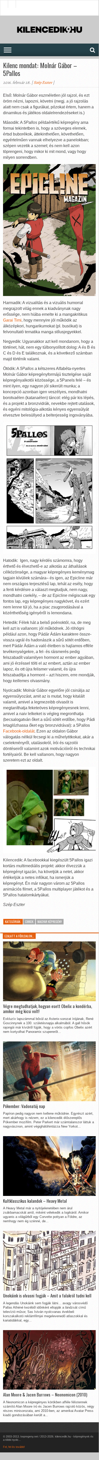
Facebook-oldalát (18, 731)
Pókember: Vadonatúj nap (24, 1106)
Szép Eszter (43, 82)
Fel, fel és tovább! (14, 1446)
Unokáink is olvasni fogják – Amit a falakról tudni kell (47, 1295)
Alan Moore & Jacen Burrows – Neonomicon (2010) (45, 1394)
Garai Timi (12, 320)
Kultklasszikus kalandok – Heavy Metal (35, 1200)
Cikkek (29, 921)
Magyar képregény (49, 921)
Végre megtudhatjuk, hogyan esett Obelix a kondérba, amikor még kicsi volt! (47, 1009)
